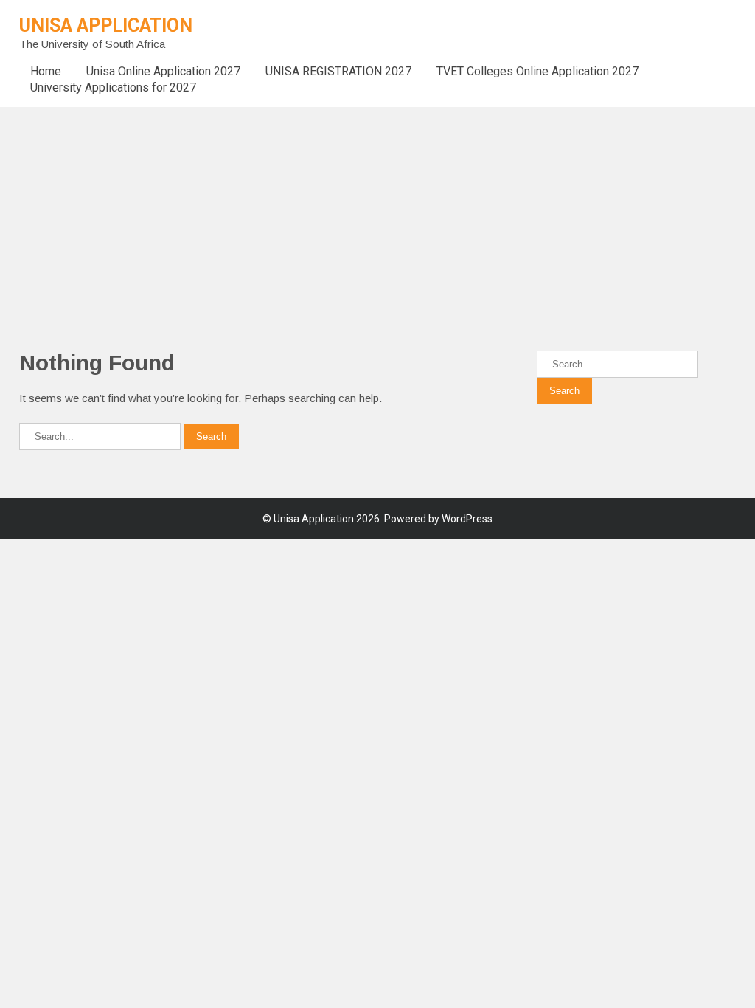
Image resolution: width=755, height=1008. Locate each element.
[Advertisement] (377, 210)
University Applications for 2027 (113, 87)
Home (45, 71)
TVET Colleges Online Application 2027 (537, 71)
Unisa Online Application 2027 (163, 71)
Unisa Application (105, 25)
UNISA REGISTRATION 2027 (338, 71)
